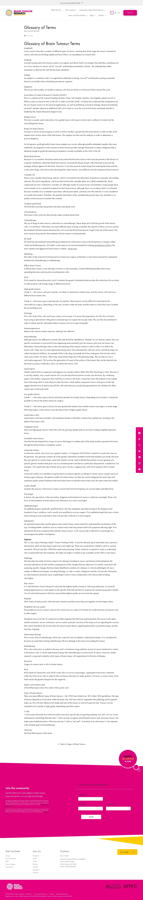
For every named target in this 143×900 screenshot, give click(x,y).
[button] (57, 10)
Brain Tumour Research (18, 894)
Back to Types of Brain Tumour (72, 744)
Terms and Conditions (40, 894)
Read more (72, 248)
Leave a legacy (10, 864)
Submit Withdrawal (62, 894)
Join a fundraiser (11, 858)
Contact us (29, 894)
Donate (8, 856)
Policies (51, 894)
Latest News (9, 867)
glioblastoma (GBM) (102, 245)
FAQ (7, 861)
